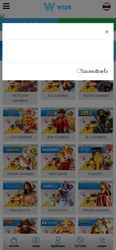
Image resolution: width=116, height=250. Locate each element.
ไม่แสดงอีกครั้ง (94, 71)
